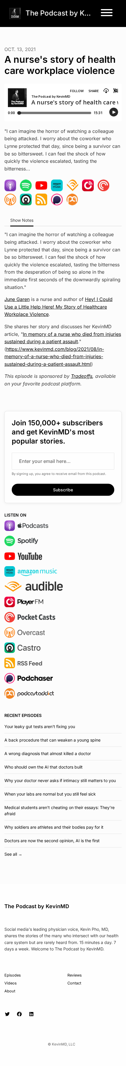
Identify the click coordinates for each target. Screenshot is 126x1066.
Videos (10, 983)
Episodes (12, 975)
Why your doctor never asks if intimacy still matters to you (60, 780)
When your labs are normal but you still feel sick (50, 793)
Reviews (74, 975)
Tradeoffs (81, 376)
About (9, 991)
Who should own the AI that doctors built (43, 766)
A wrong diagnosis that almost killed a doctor (47, 753)
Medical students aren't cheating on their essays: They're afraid (59, 810)
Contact (74, 983)
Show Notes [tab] (21, 220)
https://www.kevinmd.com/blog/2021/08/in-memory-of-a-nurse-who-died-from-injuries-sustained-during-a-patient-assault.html (54, 356)
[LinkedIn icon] (31, 1014)
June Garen (17, 299)
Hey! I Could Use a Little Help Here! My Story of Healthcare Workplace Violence (58, 306)
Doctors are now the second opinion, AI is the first (52, 840)
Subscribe (63, 489)
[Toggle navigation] (106, 13)
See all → (13, 854)
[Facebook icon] (19, 1014)
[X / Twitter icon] (7, 1014)
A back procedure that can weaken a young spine (52, 739)
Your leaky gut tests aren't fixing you (39, 726)
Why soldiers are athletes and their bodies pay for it (53, 827)
